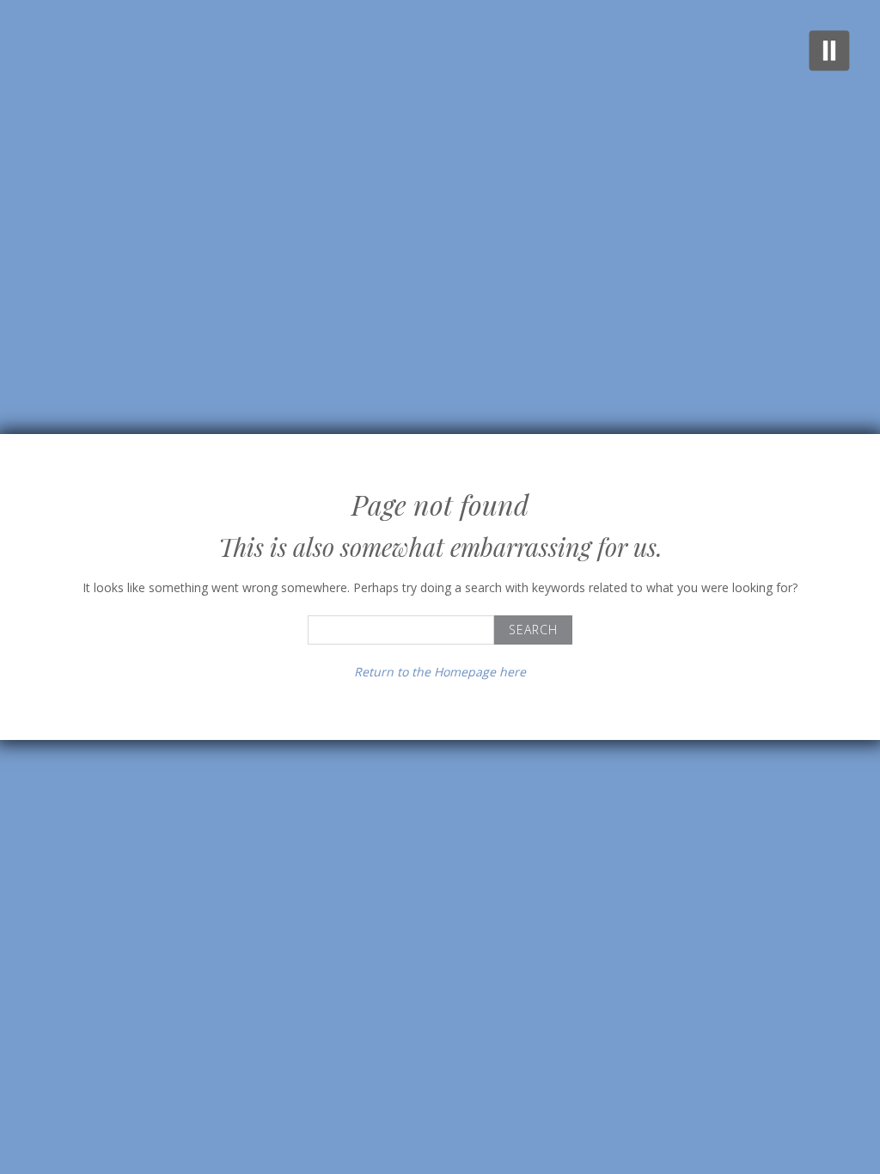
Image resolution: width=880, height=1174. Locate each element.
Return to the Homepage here (440, 671)
